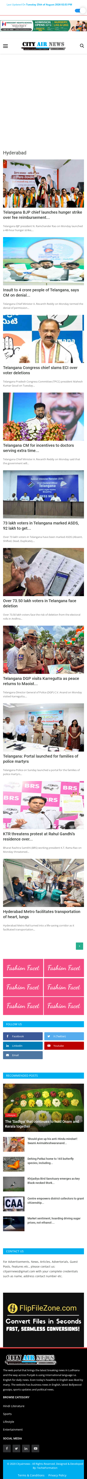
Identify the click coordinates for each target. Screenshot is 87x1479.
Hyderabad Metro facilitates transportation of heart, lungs (41, 914)
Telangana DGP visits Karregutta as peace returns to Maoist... (41, 681)
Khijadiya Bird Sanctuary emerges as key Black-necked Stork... (54, 1180)
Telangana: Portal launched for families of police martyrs (40, 759)
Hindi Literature (13, 1406)
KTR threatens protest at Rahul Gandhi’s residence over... (39, 836)
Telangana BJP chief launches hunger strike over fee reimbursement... (42, 215)
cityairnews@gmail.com (19, 1271)
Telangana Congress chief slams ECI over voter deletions (40, 370)
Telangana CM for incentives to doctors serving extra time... (38, 448)
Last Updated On (39, 4)
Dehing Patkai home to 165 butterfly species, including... (51, 1161)
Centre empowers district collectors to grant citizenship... (56, 1200)
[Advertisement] (43, 99)
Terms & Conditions (31, 1475)
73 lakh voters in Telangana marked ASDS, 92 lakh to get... (41, 526)
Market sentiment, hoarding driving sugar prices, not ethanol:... (54, 1220)
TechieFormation (47, 1468)
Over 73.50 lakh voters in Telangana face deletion (39, 603)
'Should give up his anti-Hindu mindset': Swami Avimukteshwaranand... (53, 1141)
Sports (7, 1414)
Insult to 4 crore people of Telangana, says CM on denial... (41, 293)
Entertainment (13, 1429)
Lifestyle (8, 1422)
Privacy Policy (57, 1475)
